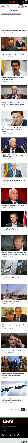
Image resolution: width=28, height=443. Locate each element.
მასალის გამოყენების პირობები (9, 426)
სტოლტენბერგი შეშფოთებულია (11, 229)
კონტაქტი (5, 430)
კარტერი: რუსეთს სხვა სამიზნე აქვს (12, 350)
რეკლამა (4, 428)
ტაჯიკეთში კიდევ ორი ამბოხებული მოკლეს (14, 30)
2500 (19, 409)
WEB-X (23, 437)
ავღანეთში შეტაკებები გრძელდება (11, 301)
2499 (15, 409)
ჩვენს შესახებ (5, 424)
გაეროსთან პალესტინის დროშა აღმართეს (13, 277)
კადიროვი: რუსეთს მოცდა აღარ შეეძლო (13, 54)
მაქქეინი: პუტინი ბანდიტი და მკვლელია (13, 205)
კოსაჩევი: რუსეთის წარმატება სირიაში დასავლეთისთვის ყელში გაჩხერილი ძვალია (12, 129)
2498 (11, 409)
